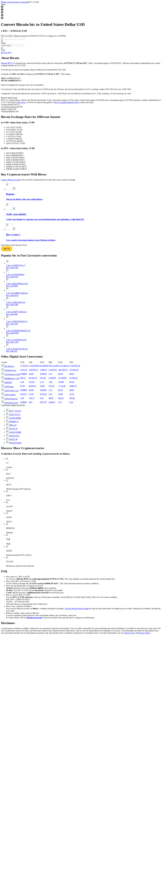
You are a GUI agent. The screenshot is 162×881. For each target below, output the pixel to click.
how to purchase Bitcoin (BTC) (67, 102)
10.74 (71, 394)
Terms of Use (129, 633)
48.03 (71, 374)
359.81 (72, 398)
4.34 (71, 402)
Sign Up (9, 710)
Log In (3, 710)
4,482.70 (72, 386)
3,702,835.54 (74, 366)
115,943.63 (73, 370)
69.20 (71, 382)
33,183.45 (73, 378)
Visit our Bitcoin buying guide (77, 608)
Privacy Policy (144, 633)
